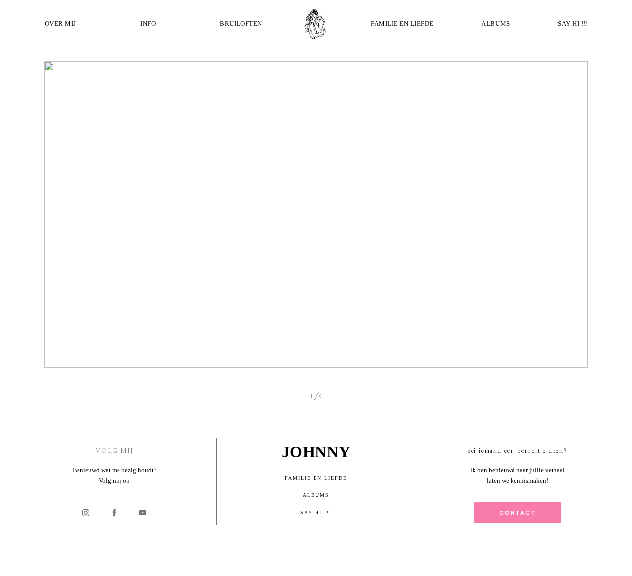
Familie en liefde (402, 23)
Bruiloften (241, 23)
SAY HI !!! (573, 23)
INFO (148, 23)
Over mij (60, 23)
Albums (495, 23)
